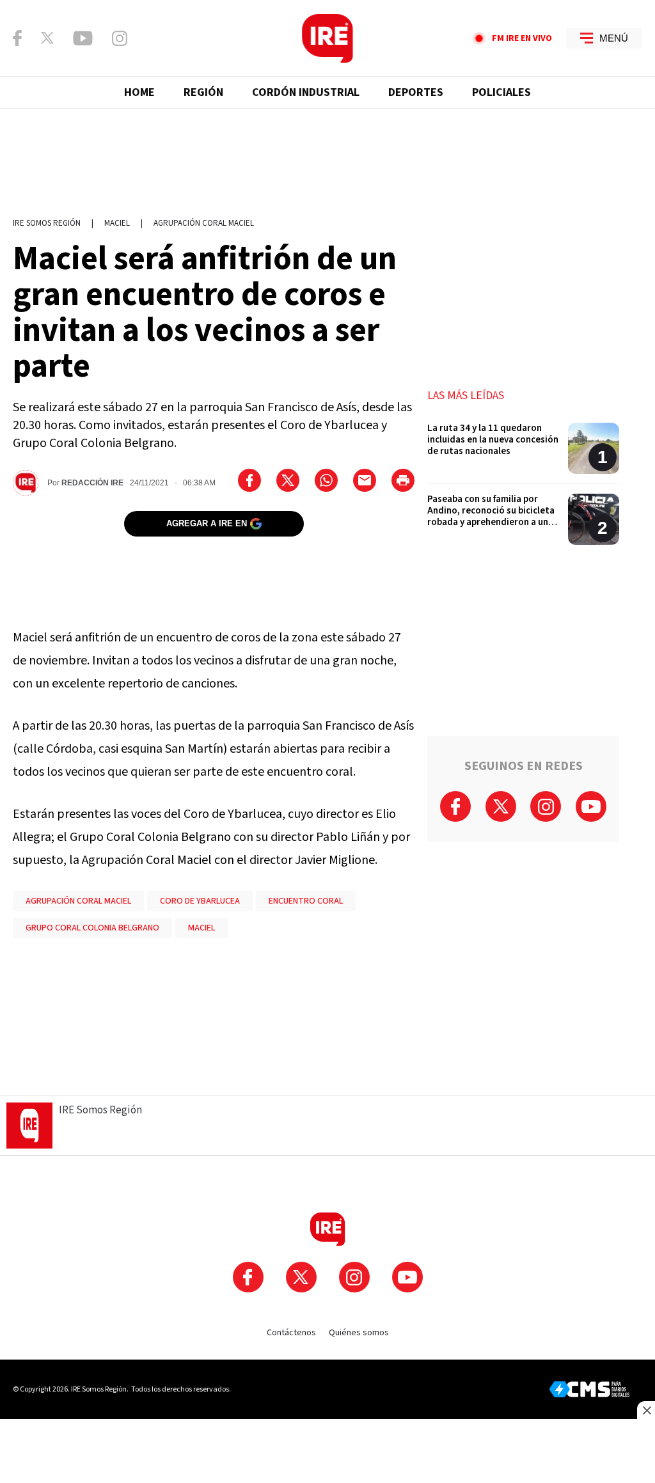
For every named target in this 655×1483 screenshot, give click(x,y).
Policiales (501, 92)
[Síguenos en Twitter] (47, 37)
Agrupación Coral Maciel (204, 223)
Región (203, 92)
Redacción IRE (92, 482)
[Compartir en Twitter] (287, 480)
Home (139, 92)
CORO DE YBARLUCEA (200, 901)
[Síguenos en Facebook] (17, 38)
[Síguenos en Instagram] (119, 38)
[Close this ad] (646, 1410)
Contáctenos (291, 1332)
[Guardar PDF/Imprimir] (402, 480)
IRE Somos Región (47, 223)
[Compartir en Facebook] (249, 480)
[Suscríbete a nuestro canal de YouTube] (83, 38)
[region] (327, 156)
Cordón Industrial (305, 92)
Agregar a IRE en (206, 523)
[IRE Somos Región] (327, 38)
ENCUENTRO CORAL (306, 901)
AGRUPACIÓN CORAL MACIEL (78, 901)
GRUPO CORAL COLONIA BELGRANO (92, 928)
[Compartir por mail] (364, 480)
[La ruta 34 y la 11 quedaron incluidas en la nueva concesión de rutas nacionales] (523, 453)
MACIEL (201, 928)
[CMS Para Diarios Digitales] (589, 1389)
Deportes (415, 92)
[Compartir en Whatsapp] (326, 480)
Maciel (117, 223)
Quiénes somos (359, 1332)
